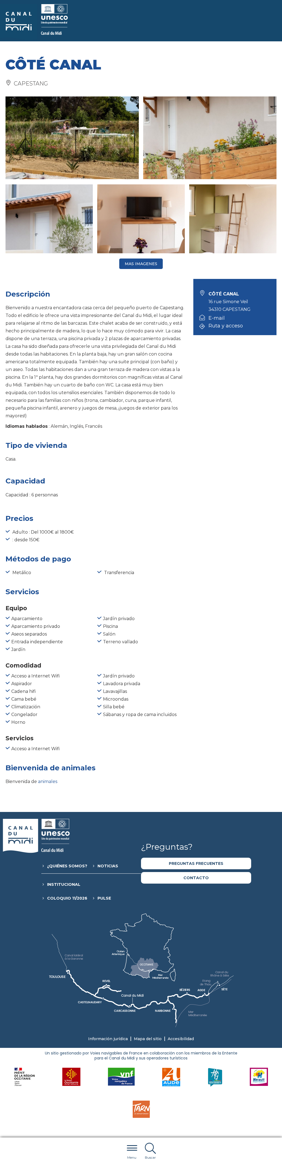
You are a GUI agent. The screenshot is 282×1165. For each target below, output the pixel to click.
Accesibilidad (181, 1038)
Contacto (196, 877)
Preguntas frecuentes (196, 863)
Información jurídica (108, 1038)
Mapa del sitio (148, 1038)
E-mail (216, 318)
